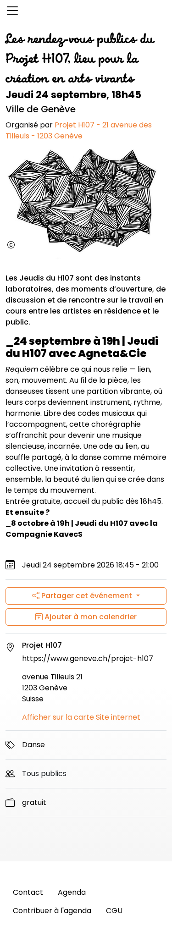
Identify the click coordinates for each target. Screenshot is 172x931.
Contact (28, 892)
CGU (114, 910)
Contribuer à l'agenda (52, 910)
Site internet (118, 717)
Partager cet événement (86, 595)
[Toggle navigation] (12, 10)
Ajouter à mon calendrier (90, 616)
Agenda (72, 892)
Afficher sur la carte (58, 717)
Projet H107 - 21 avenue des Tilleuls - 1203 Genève (79, 130)
